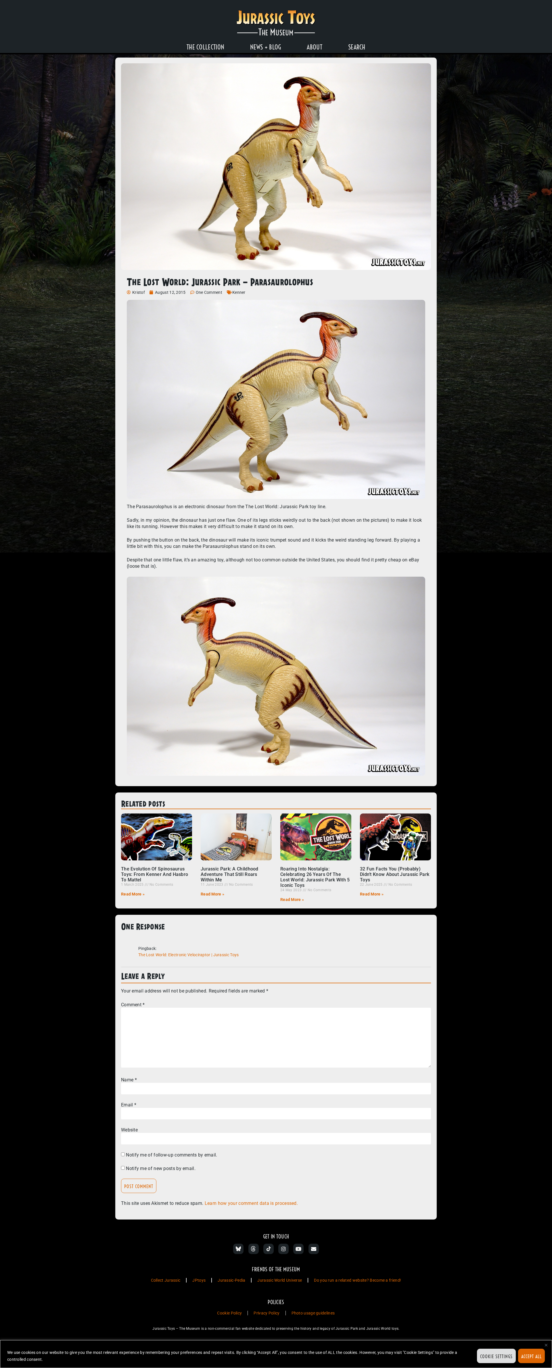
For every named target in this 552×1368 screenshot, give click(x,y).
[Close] (546, 1345)
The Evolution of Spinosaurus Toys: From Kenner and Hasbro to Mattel (154, 874)
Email (128, 1105)
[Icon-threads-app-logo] (253, 1249)
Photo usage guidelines (313, 1313)
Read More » (133, 894)
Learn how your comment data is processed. (251, 1203)
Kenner (239, 292)
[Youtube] (298, 1249)
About (314, 47)
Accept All (531, 1356)
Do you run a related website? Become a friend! (357, 1280)
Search (356, 47)
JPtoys (199, 1280)
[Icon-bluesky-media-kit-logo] (238, 1249)
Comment (133, 1005)
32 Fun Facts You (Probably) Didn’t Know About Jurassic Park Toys (394, 874)
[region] (276, 1354)
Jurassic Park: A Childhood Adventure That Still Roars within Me (229, 874)
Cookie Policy (229, 1313)
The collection (205, 47)
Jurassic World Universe (279, 1280)
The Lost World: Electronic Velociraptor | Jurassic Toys (188, 954)
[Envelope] (313, 1249)
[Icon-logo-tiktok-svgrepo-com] (268, 1249)
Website (129, 1130)
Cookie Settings (496, 1356)
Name (129, 1080)
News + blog (265, 47)
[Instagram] (283, 1249)
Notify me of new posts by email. (160, 1168)
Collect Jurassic (166, 1280)
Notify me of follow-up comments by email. (171, 1155)
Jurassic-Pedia (231, 1280)
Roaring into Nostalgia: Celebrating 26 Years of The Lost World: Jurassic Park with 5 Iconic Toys (315, 877)
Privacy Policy (266, 1313)
